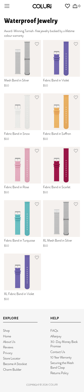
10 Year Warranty (61, 357)
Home (7, 336)
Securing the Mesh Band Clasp (62, 365)
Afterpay (55, 336)
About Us (9, 341)
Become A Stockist (15, 364)
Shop (6, 330)
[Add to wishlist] (37, 45)
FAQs (54, 330)
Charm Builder (12, 369)
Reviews (8, 347)
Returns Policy (59, 373)
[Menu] (7, 6)
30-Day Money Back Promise (64, 344)
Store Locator (11, 358)
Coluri (53, 385)
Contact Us (57, 352)
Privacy (7, 353)
